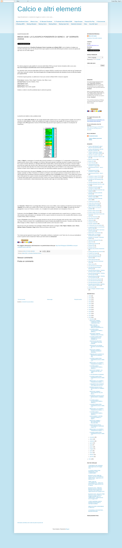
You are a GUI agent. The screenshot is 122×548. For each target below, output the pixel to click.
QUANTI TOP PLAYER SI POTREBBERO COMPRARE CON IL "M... (97, 426)
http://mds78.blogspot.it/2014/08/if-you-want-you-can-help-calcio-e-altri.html (95, 128)
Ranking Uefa (91, 247)
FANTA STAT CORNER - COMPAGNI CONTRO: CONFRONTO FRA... (95, 322)
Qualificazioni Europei (93, 243)
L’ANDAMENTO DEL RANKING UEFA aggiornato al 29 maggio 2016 (95, 467)
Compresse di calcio (93, 201)
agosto (91, 443)
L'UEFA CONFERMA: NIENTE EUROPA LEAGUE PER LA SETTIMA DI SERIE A (95, 502)
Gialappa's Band (92, 221)
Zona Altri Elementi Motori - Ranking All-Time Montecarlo (96, 277)
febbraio (92, 454)
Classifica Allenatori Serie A (94, 182)
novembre (92, 437)
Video (85, 24)
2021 (90, 305)
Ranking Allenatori (31, 24)
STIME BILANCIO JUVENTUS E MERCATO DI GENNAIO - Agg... (97, 355)
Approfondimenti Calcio (22, 21)
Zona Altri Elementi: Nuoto (94, 282)
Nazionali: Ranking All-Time (94, 240)
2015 (90, 317)
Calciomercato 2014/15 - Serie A (95, 167)
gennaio (92, 456)
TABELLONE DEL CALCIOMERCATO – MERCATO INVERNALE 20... (97, 326)
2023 (90, 301)
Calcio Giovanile (92, 162)
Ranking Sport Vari (64, 24)
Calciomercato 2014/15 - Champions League (94, 165)
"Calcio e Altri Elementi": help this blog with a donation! (95, 150)
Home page (49, 299)
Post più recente (21, 299)
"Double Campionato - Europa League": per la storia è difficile (95, 152)
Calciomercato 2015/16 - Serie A (95, 173)
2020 (90, 307)
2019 (90, 309)
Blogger (67, 529)
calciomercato (91, 287)
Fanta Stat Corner (92, 218)
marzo (91, 452)
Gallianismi (90, 220)
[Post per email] (40, 251)
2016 (90, 315)
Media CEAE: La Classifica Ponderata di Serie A (31, 253)
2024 (90, 299)
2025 (90, 297)
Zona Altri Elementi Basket (94, 265)
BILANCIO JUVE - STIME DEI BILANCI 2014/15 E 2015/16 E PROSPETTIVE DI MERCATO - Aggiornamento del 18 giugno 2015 (96, 489)
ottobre (91, 439)
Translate (98, 59)
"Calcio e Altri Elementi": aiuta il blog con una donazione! (95, 147)
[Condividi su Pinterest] (49, 251)
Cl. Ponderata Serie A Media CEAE (63, 21)
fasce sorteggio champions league (96, 288)
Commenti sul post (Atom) (27, 301)
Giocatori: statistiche (92, 223)
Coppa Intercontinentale (93, 203)
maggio (91, 448)
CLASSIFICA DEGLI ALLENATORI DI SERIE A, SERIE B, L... (96, 330)
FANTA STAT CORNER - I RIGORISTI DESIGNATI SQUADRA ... (95, 351)
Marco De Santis (93, 36)
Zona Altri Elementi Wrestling (94, 280)
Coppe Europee (78, 21)
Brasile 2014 (91, 161)
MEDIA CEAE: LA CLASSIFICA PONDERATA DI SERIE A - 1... (97, 363)
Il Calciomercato (101, 21)
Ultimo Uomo (91, 264)
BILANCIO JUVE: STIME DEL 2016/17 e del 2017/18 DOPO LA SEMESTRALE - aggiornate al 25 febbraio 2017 (95, 477)
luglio (91, 445)
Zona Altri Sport (93, 24)
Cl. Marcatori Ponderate (46, 21)
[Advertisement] (47, 30)
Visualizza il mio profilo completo (94, 38)
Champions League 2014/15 (94, 176)
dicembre (92, 319)
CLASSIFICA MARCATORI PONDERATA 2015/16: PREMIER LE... (96, 338)
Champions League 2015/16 (94, 177)
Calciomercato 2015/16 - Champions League (94, 171)
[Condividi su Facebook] (48, 251)
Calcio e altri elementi (49, 9)
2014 (90, 459)
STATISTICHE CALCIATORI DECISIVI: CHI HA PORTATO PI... (97, 347)
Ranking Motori (53, 24)
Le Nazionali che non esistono (95, 225)
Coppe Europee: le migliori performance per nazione (94, 205)
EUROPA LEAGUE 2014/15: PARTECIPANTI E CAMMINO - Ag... (97, 388)
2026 (90, 296)
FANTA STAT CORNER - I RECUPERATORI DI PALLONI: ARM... (95, 422)
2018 (90, 311)
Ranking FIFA (91, 245)
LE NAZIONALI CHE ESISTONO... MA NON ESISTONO (96, 511)
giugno (91, 447)
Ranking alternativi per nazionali (95, 251)
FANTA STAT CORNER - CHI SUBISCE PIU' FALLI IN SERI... (96, 371)
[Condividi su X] (46, 251)
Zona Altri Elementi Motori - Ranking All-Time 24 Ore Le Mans (96, 271)
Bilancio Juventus (92, 159)
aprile (91, 450)
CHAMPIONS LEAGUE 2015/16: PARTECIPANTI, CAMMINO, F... (97, 397)
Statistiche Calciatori (76, 24)
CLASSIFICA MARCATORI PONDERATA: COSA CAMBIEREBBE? (94, 472)
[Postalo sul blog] (44, 251)
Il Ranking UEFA (20, 24)
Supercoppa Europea (93, 259)
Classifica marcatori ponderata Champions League (95, 187)
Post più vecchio (78, 299)
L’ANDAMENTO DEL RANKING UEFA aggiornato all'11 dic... (97, 384)
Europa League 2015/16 (93, 212)
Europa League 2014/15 (93, 210)
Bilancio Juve (34, 21)
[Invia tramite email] (43, 251)
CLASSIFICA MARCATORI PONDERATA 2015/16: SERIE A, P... (97, 359)
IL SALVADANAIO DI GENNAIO (97, 374)
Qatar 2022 (90, 241)
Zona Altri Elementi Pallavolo (94, 279)
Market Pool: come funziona (94, 232)
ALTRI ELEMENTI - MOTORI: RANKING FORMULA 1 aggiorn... (96, 417)
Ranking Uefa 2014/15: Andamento (96, 248)
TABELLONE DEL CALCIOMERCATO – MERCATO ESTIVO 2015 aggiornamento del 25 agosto (95, 483)
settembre (92, 441)
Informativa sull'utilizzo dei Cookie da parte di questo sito (30, 522)
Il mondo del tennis (93, 136)
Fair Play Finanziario (93, 216)
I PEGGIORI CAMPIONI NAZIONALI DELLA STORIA (96, 334)
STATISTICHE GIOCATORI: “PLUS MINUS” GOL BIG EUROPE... (96, 342)
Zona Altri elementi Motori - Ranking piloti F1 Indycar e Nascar (96, 285)
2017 (90, 313)
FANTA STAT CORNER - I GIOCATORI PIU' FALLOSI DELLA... (96, 392)
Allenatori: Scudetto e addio (94, 155)
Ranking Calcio (42, 24)
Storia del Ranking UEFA (94, 255)
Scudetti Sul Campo (92, 253)
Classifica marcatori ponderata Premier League (95, 196)
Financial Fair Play (89, 21)
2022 (90, 303)
